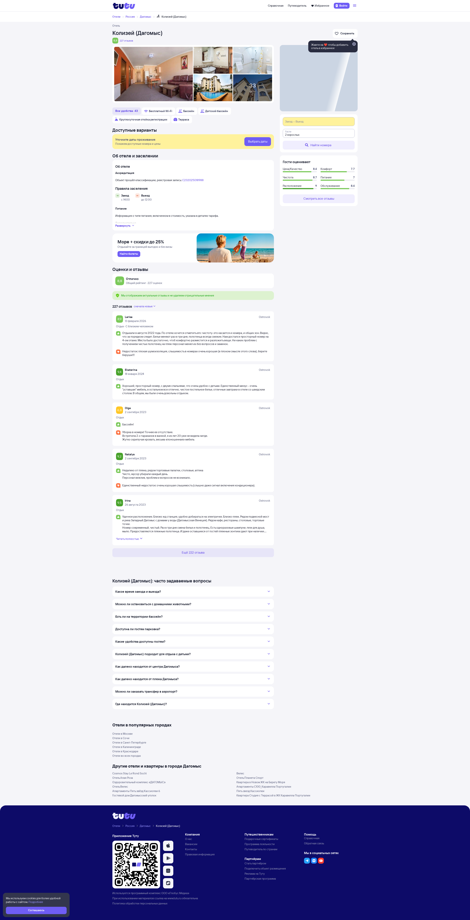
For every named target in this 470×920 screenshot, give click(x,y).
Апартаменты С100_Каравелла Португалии (263, 786)
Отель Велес (120, 786)
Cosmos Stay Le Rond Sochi (129, 773)
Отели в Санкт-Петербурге (129, 742)
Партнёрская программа (260, 878)
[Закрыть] (354, 44)
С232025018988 (193, 180)
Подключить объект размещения (265, 868)
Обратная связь (314, 843)
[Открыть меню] (355, 5)
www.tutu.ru (174, 898)
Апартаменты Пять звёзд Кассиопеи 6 (136, 791)
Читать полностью (127, 539)
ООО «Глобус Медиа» (175, 893)
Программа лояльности (260, 844)
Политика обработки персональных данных (139, 903)
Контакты (191, 849)
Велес (240, 773)
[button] (168, 846)
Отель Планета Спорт (249, 777)
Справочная (275, 5)
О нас (188, 839)
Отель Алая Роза (122, 777)
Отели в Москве (122, 733)
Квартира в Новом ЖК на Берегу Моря (260, 782)
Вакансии (191, 844)
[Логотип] (124, 5)
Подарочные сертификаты (261, 839)
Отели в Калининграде (126, 747)
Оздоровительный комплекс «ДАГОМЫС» (139, 782)
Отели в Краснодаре (125, 751)
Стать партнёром (255, 863)
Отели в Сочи (120, 738)
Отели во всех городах (126, 755)
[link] (129, 254)
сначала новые (143, 306)
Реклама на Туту (255, 873)
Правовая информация (200, 854)
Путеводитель (297, 5)
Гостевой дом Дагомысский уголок (134, 795)
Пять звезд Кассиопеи (250, 791)
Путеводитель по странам (261, 849)
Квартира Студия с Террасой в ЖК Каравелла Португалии (273, 795)
